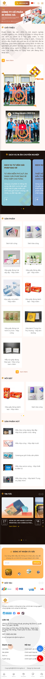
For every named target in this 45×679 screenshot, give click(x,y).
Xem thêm (10, 60)
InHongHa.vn (20, 668)
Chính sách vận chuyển (32, 649)
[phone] (40, 658)
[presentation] (40, 494)
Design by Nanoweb (33, 668)
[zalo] (40, 648)
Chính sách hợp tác (31, 652)
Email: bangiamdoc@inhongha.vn (13, 637)
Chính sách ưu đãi (30, 659)
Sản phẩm (5, 652)
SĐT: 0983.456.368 (9, 634)
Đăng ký (37, 563)
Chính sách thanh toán (32, 655)
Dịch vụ (4, 655)
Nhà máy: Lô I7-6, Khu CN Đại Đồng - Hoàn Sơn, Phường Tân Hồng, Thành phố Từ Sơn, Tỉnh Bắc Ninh (20, 629)
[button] (21, 208)
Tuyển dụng (6, 659)
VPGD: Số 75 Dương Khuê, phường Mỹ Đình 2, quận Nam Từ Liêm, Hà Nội (22, 624)
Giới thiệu (5, 649)
